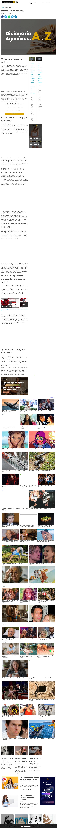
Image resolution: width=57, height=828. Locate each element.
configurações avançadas (25, 826)
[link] (3, 300)
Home (3, 7)
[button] (2, 16)
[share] (17, 299)
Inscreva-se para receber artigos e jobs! (14, 107)
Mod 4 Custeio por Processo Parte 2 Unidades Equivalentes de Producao (10, 299)
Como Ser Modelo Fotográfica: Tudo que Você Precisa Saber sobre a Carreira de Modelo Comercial (34, 78)
